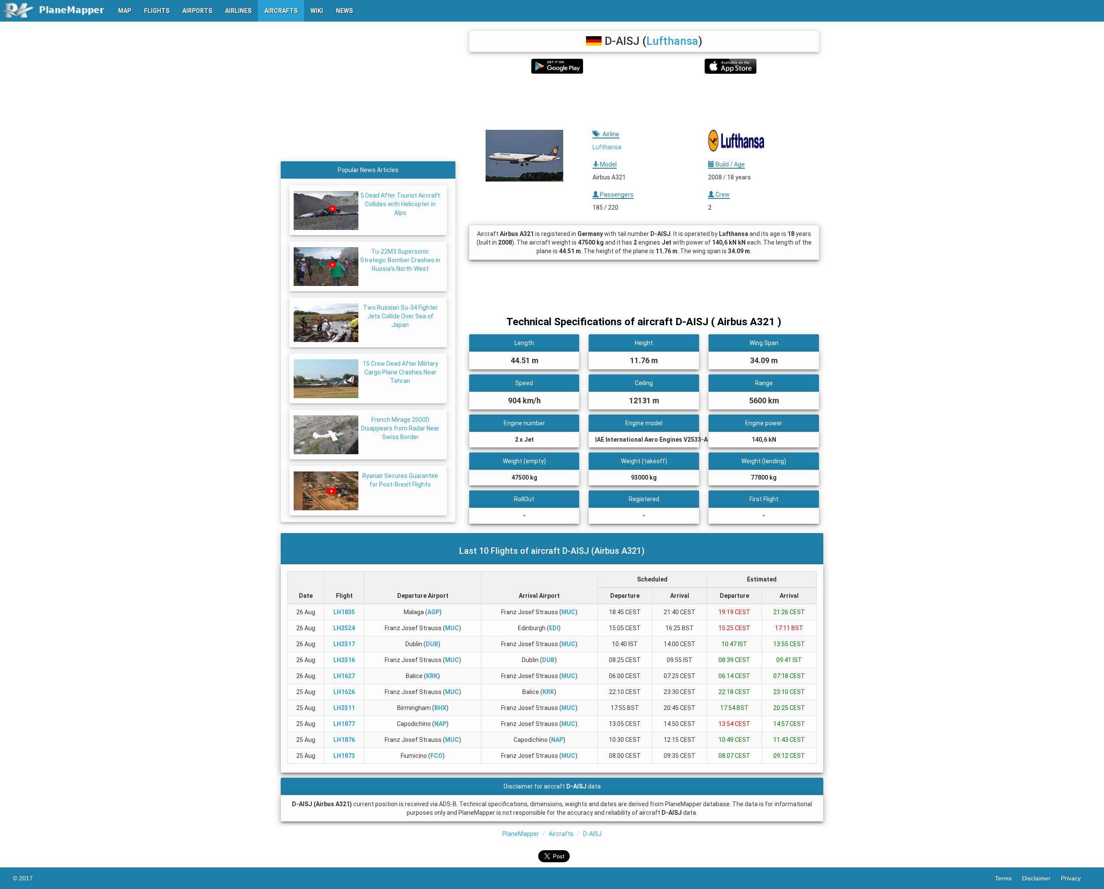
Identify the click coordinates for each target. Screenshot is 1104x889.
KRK (432, 675)
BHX (440, 707)
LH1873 (344, 755)
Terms (1008, 878)
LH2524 (344, 628)
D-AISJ (592, 833)
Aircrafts (561, 833)
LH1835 (344, 612)
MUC (568, 612)
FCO (436, 755)
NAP (440, 723)
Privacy (1076, 878)
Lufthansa (672, 41)
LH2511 (344, 707)
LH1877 (344, 723)
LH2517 (344, 644)
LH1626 (344, 691)
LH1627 (344, 675)
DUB (432, 644)
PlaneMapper (520, 833)
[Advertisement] (644, 101)
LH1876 (344, 739)
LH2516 (344, 660)
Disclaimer (1041, 878)
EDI (553, 628)
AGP (433, 612)
